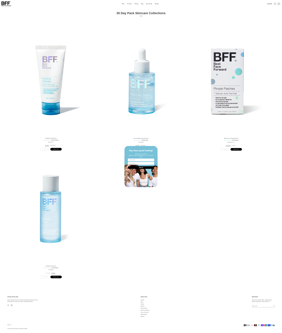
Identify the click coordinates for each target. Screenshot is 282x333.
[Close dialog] (156, 147)
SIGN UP (141, 167)
